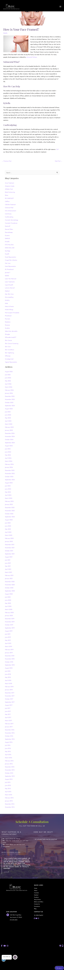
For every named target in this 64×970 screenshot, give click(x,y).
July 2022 (7, 523)
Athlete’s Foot (9, 189)
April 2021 (8, 569)
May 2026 (8, 381)
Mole (6, 303)
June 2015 (8, 785)
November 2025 (10, 399)
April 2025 (8, 421)
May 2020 (8, 603)
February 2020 (9, 612)
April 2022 (8, 532)
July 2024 (8, 449)
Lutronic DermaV (10, 288)
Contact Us (37, 904)
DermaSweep (9, 232)
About (35, 890)
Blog (35, 908)
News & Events (9, 306)
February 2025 (9, 427)
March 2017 (8, 721)
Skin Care (8, 347)
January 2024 (9, 467)
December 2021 (9, 545)
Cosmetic (36, 893)
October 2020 (9, 588)
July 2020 (8, 597)
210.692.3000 (13, 920)
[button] (11, 852)
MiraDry (7, 300)
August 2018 (8, 668)
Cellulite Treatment (10, 204)
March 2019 (8, 646)
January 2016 (9, 764)
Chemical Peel (9, 208)
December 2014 (9, 804)
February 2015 (9, 798)
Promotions (37, 906)
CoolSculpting (9, 217)
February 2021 (9, 575)
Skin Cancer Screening (11, 343)
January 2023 (9, 504)
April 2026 (8, 384)
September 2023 (10, 480)
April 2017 (8, 717)
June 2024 (8, 452)
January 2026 (9, 393)
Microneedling (9, 297)
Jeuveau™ (7, 272)
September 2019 (9, 628)
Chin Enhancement (10, 211)
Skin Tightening (9, 353)
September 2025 (10, 406)
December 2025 (9, 396)
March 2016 (8, 758)
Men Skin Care (9, 294)
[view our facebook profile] (34, 918)
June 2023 (8, 489)
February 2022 (9, 538)
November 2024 (10, 436)
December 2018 (9, 656)
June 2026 (8, 378)
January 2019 (9, 653)
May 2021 (8, 566)
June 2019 (8, 637)
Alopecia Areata (9, 186)
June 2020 (8, 600)
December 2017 (9, 693)
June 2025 (8, 415)
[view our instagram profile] (38, 918)
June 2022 (8, 526)
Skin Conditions (9, 350)
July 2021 (7, 560)
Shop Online (37, 899)
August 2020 (9, 594)
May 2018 (8, 677)
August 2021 (8, 557)
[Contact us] (60, 945)
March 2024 (8, 461)
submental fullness (31, 57)
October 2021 (9, 551)
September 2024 (10, 443)
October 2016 (9, 736)
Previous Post (6, 161)
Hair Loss (7, 263)
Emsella (7, 242)
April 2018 (8, 680)
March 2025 (8, 424)
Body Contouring (10, 192)
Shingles (7, 334)
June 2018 (8, 674)
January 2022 (9, 541)
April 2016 (8, 755)
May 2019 (8, 640)
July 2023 (7, 486)
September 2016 (9, 739)
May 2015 (8, 788)
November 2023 (10, 473)
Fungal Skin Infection (11, 260)
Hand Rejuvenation (10, 266)
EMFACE (7, 238)
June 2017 (8, 711)
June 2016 (8, 748)
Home (35, 888)
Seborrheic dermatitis (11, 331)
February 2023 (9, 501)
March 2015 (8, 795)
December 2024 (9, 433)
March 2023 (8, 498)
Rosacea (7, 325)
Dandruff (7, 226)
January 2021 (9, 578)
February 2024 (9, 464)
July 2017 (7, 708)
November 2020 (10, 585)
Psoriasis (7, 319)
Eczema (7, 235)
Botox (6, 195)
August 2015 (8, 779)
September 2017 (9, 702)
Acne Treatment (9, 183)
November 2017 (9, 696)
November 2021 (9, 548)
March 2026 (8, 387)
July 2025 (7, 412)
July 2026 (7, 375)
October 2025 (9, 402)
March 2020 (8, 609)
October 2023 (9, 477)
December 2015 (9, 767)
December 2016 (9, 730)
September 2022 (10, 517)
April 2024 (8, 458)
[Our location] (62, 945)
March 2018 (8, 683)
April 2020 (8, 606)
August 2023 (9, 483)
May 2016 (8, 751)
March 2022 (8, 535)
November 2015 (9, 770)
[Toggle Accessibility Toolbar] (4, 960)
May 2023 (8, 492)
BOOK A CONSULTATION (11, 852)
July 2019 (7, 634)
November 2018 (9, 659)
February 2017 (9, 724)
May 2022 (8, 529)
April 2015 (8, 792)
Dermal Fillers (9, 229)
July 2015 (7, 782)
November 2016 (9, 733)
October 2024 (9, 440)
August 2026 (9, 372)
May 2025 (8, 418)
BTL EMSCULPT (9, 198)
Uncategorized (9, 359)
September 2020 (10, 591)
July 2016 (7, 745)
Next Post (58, 161)
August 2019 (8, 631)
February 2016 (9, 761)
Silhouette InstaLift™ (10, 337)
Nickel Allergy (9, 310)
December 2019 (9, 619)
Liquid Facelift (9, 285)
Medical (7, 291)
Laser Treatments (10, 282)
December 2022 (9, 507)
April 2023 (8, 495)
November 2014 (9, 807)
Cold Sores (8, 214)
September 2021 (9, 554)
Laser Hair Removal (10, 279)
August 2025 (9, 409)
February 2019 (9, 650)
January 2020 (9, 616)
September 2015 (9, 776)
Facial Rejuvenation (10, 257)
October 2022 (9, 514)
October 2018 (9, 662)
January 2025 (9, 430)
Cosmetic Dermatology (11, 220)
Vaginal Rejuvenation (11, 362)
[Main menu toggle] (60, 7)
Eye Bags (7, 251)
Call (57, 149)
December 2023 (9, 470)
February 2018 (9, 687)
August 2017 (8, 705)
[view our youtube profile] (36, 918)
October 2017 (9, 699)
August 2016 (8, 742)
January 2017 (9, 727)
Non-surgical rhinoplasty (12, 313)
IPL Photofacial (9, 269)
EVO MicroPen (9, 245)
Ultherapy (7, 356)
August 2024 (9, 446)
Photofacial (8, 316)
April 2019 (8, 643)
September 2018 (9, 665)
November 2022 (10, 511)
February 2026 (9, 390)
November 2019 (9, 622)
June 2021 (8, 563)
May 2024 (8, 455)
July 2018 (7, 671)
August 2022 (9, 520)
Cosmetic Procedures (11, 223)
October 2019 (9, 625)
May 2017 (8, 714)
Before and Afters (38, 902)
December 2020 (9, 582)
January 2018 (9, 690)
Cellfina (7, 201)
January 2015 (9, 801)
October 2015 (9, 773)
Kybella (5, 33)
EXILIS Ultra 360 (9, 248)
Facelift (7, 254)
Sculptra (7, 328)
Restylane (7, 322)
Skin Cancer (8, 340)
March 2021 (8, 572)
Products (36, 897)
